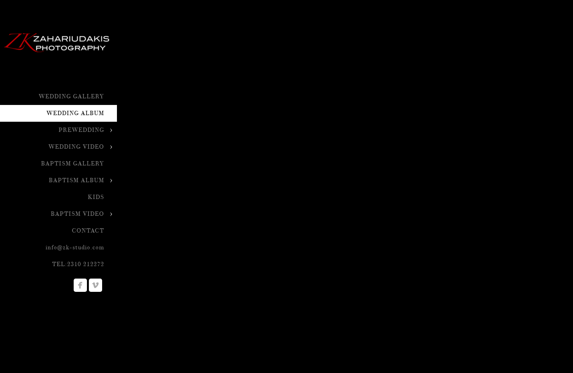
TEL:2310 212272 (78, 264)
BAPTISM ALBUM (76, 180)
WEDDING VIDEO (76, 147)
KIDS (96, 197)
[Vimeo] (95, 285)
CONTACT (88, 230)
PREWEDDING (81, 130)
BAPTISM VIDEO (77, 214)
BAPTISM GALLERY (72, 163)
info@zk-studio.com (75, 247)
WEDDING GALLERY (71, 96)
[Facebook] (80, 285)
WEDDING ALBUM (75, 113)
